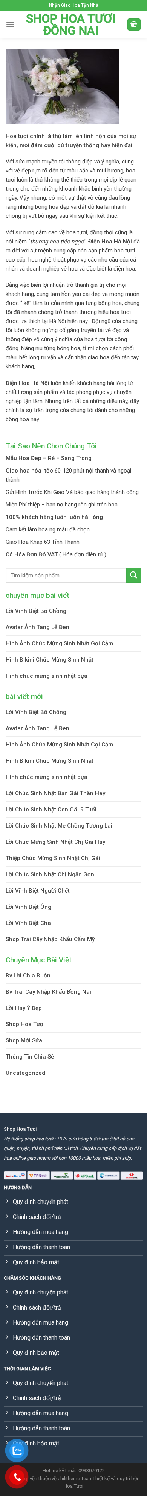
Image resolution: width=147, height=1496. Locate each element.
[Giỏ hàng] (134, 24)
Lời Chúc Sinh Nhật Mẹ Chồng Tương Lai (59, 825)
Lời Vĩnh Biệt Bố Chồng (36, 611)
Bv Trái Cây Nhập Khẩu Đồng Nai (48, 991)
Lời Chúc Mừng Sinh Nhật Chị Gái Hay (55, 842)
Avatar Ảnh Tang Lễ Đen (37, 627)
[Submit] (133, 575)
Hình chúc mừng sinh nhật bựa (46, 676)
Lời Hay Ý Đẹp (24, 1008)
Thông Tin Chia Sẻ (30, 1056)
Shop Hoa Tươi (25, 1024)
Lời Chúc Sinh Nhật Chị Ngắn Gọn (50, 874)
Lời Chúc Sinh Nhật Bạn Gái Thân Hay (55, 793)
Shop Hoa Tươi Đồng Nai (70, 24)
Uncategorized (25, 1073)
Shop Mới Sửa (24, 1040)
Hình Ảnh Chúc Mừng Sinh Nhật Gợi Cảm (59, 643)
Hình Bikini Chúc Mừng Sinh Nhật (49, 659)
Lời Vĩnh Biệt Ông (28, 906)
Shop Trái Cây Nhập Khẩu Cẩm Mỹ (50, 939)
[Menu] (10, 24)
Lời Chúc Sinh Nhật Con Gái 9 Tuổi (51, 809)
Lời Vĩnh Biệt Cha (28, 923)
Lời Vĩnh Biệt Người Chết (38, 890)
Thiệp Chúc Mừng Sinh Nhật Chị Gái (53, 858)
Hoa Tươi (73, 1486)
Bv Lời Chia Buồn (28, 975)
